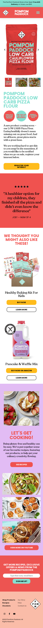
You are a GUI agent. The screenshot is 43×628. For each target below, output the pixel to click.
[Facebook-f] (9, 614)
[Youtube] (14, 614)
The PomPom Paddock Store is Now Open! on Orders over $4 (21, 3)
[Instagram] (4, 614)
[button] (38, 12)
